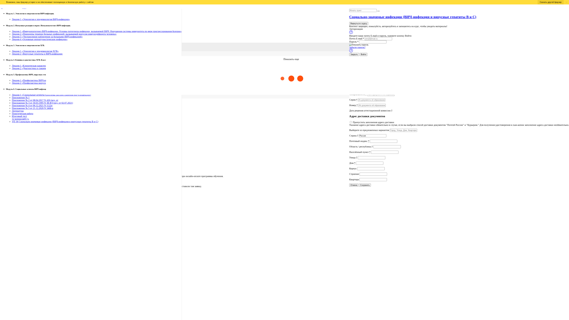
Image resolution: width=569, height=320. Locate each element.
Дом (352, 163)
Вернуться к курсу (358, 23)
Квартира (354, 179)
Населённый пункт (359, 152)
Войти (363, 54)
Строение (354, 174)
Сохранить (365, 185)
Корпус (353, 168)
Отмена (353, 185)
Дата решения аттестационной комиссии (370, 110)
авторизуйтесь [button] (389, 26)
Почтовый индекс (359, 141)
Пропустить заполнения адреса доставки (373, 122)
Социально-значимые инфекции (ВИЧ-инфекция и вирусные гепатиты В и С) (412, 17)
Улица (353, 157)
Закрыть (354, 54)
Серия (353, 100)
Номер (353, 105)
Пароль (353, 41)
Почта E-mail (356, 38)
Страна (353, 135)
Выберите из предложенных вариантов (369, 130)
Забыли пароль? (357, 47)
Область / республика (361, 146)
